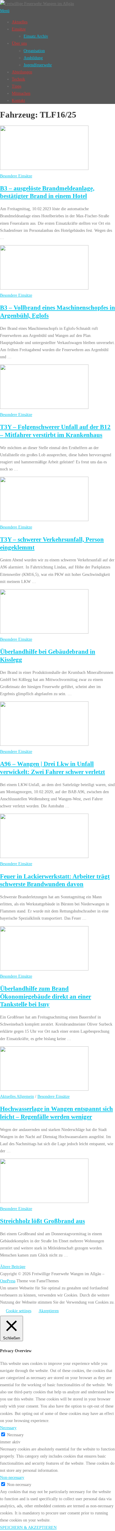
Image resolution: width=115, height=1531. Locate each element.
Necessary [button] (8, 1427)
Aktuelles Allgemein (17, 1096)
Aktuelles (19, 22)
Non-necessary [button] (12, 1477)
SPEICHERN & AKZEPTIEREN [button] (28, 1527)
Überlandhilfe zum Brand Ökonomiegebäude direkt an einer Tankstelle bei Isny (45, 996)
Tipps (16, 86)
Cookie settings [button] (18, 1310)
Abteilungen (22, 72)
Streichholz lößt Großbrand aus (42, 1221)
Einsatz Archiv (36, 36)
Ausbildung (33, 57)
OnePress (7, 1280)
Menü (4, 10)
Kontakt (18, 100)
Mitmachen (21, 93)
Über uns (19, 43)
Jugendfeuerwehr (38, 64)
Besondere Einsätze (16, 175)
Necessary (15, 1434)
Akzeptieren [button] (49, 1310)
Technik (18, 79)
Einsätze (19, 29)
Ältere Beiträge (12, 1266)
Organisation (34, 50)
